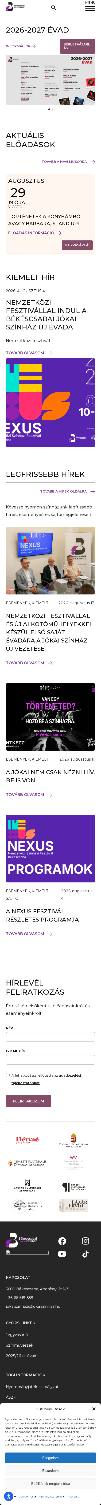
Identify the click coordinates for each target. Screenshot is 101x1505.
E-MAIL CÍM (16, 1051)
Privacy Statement (52, 1496)
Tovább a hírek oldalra (63, 491)
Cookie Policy (28, 1496)
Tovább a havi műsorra (64, 162)
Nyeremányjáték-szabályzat (32, 1387)
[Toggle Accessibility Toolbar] (9, 1496)
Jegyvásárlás (17, 1335)
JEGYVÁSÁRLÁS (78, 246)
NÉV (9, 1028)
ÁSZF (11, 1397)
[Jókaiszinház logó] (15, 8)
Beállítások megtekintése (50, 1484)
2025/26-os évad (21, 1356)
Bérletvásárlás (76, 48)
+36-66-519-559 (19, 1298)
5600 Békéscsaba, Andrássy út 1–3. (37, 1289)
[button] (94, 1409)
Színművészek (19, 1345)
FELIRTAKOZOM (28, 1101)
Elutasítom (50, 1471)
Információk (18, 46)
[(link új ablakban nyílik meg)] (62, 1241)
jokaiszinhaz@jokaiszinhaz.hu (33, 1306)
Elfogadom (50, 1458)
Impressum (74, 1496)
